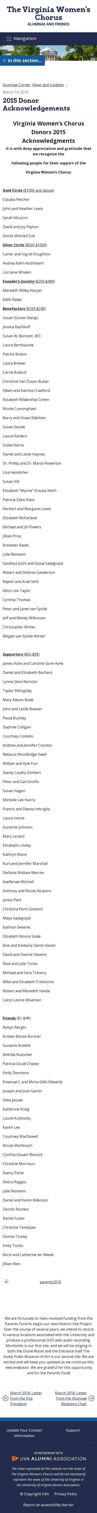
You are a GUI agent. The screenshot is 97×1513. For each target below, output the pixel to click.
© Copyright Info (34, 1493)
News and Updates (48, 84)
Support (73, 1430)
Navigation (24, 38)
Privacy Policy (65, 1493)
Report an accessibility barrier (48, 1504)
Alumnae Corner (16, 84)
